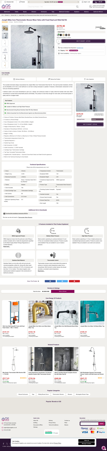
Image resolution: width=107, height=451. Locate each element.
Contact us (67, 420)
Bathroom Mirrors (98, 11)
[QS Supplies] (6, 6)
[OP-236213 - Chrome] (58, 35)
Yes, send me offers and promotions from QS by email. (93, 420)
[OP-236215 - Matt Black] (61, 35)
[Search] (77, 7)
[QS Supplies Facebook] (3, 443)
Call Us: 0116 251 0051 (99, 6)
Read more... (6, 246)
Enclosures (44, 11)
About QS (35, 420)
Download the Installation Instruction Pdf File (17, 213)
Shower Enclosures (23, 394)
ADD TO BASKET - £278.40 (83, 41)
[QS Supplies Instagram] (11, 443)
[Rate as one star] (43, 291)
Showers (34, 11)
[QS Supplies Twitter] (7, 443)
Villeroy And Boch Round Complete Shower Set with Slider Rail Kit (65, 373)
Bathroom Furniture (64, 11)
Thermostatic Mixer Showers (25, 217)
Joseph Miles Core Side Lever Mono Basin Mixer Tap (40, 326)
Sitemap (35, 427)
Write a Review (62, 291)
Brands (23, 2)
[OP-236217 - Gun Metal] (66, 35)
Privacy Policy (52, 422)
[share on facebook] (50, 281)
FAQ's (65, 422)
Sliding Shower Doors (43, 394)
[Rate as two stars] (43, 291)
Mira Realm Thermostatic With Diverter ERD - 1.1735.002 (14, 373)
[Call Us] (90, 6)
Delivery (51, 420)
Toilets (16, 11)
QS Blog (35, 422)
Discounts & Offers (38, 425)
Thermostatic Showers (58, 394)
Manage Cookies (86, 443)
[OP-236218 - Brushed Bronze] (69, 35)
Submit (101, 423)
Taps (53, 11)
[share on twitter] (62, 281)
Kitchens (86, 11)
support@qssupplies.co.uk (10, 427)
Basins (25, 11)
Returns (66, 425)
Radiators (76, 11)
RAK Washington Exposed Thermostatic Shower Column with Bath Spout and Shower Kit (92, 374)
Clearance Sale (10, 2)
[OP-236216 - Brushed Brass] (63, 35)
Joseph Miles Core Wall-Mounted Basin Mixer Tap (66, 326)
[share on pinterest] (74, 281)
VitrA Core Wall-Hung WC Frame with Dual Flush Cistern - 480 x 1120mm (14, 326)
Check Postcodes (74, 50)
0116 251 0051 (7, 430)
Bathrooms (7, 11)
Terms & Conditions (53, 425)
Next (52, 47)
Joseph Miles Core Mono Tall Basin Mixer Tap (92, 326)
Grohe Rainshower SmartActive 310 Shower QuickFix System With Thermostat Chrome (40, 373)
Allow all (86, 440)
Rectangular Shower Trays (82, 394)
